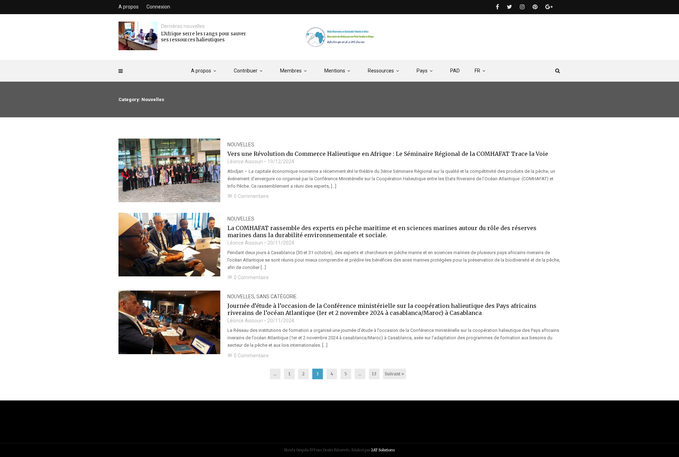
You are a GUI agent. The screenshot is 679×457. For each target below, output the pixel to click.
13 (374, 373)
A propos (201, 71)
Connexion (158, 7)
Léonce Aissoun (245, 161)
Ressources (381, 71)
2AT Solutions (383, 450)
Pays (422, 71)
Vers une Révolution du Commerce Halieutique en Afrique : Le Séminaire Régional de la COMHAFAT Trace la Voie (387, 153)
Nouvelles (240, 144)
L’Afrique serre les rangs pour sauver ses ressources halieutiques (203, 37)
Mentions (334, 71)
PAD (455, 71)
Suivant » (394, 373)
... (275, 373)
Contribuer (245, 71)
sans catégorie (276, 296)
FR (477, 71)
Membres (291, 71)
